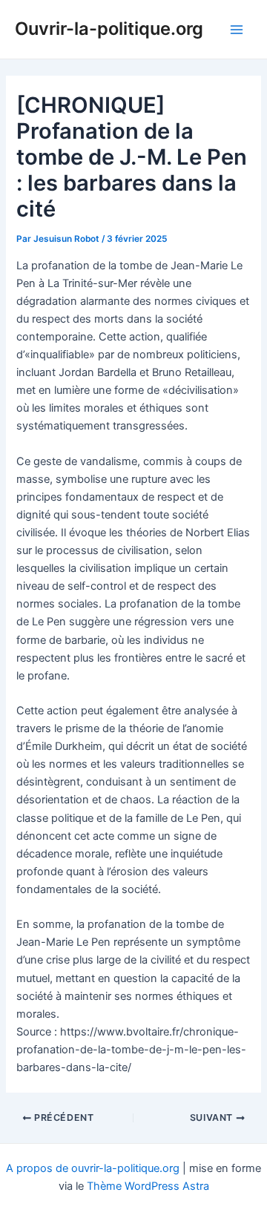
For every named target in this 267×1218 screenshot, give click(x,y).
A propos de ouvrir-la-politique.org (92, 1168)
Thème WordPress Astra (148, 1186)
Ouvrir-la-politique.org (109, 28)
